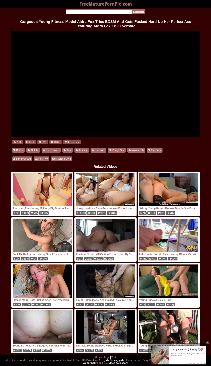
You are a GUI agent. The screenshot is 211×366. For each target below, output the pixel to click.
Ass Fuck (155, 150)
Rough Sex (117, 150)
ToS (113, 357)
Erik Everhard (23, 158)
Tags (107, 357)
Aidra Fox (42, 158)
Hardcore (99, 150)
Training (83, 150)
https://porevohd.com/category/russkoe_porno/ (33, 360)
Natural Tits (137, 150)
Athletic (34, 150)
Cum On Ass (52, 150)
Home (98, 357)
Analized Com (63, 158)
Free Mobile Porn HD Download (79, 360)
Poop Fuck (101, 363)
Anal (69, 150)
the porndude (134, 360)
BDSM (19, 150)
